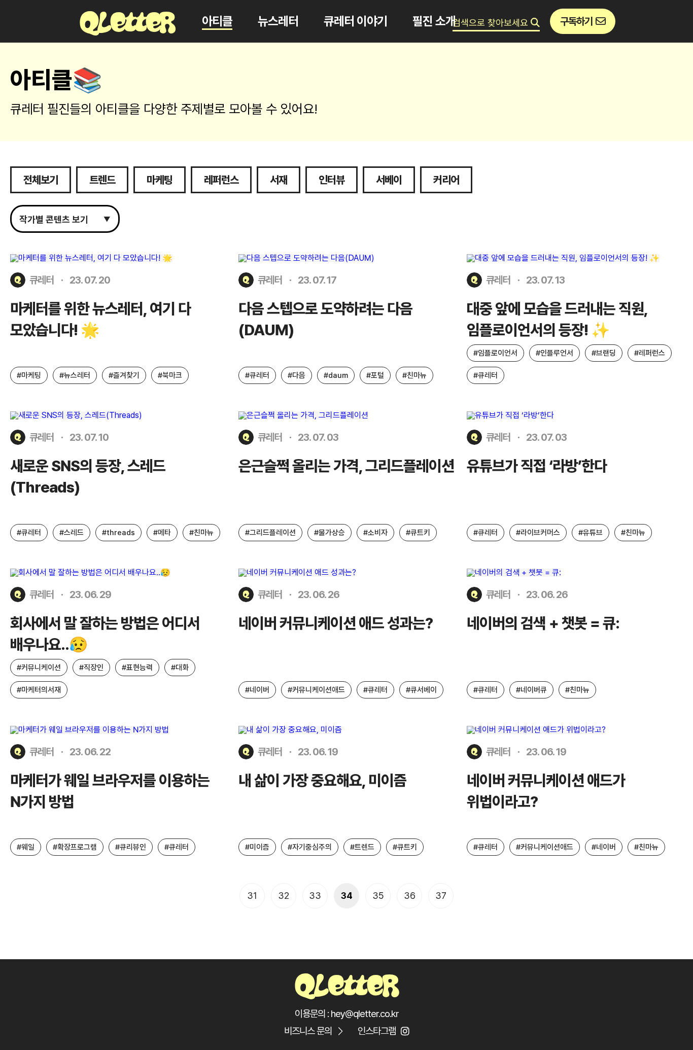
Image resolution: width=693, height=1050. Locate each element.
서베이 (389, 179)
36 (409, 895)
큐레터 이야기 (355, 21)
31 (252, 895)
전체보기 (40, 179)
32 (283, 895)
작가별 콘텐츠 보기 (65, 219)
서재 (278, 179)
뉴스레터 (278, 21)
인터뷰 (331, 179)
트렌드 (102, 179)
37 (440, 895)
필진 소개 (434, 21)
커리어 (446, 179)
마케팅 (159, 179)
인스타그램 (377, 1031)
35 (378, 895)
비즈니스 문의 (308, 1031)
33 (315, 895)
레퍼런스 (221, 179)
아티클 (217, 21)
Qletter (346, 984)
